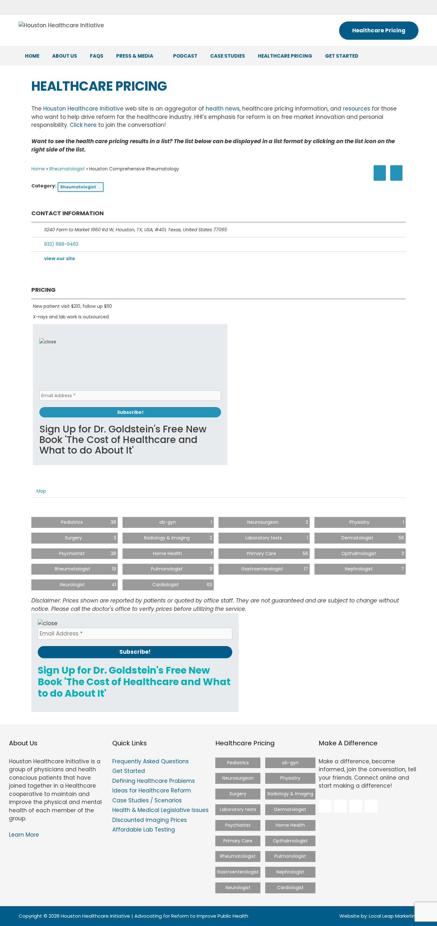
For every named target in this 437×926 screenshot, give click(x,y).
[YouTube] (395, 6)
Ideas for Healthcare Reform (151, 790)
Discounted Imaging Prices (149, 820)
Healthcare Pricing (378, 30)
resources (356, 108)
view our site (59, 258)
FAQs (96, 56)
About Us (64, 56)
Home (32, 56)
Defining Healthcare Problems (153, 781)
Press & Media (134, 56)
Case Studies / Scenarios (147, 800)
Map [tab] (41, 491)
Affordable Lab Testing (143, 829)
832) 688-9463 (61, 244)
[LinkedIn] (381, 6)
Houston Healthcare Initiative (83, 108)
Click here (83, 125)
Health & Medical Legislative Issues (160, 810)
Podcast (185, 56)
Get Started (341, 56)
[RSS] (410, 6)
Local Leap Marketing (393, 916)
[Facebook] (352, 6)
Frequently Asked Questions (150, 761)
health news (223, 108)
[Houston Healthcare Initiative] (61, 25)
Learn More (24, 835)
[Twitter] (366, 6)
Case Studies (227, 56)
